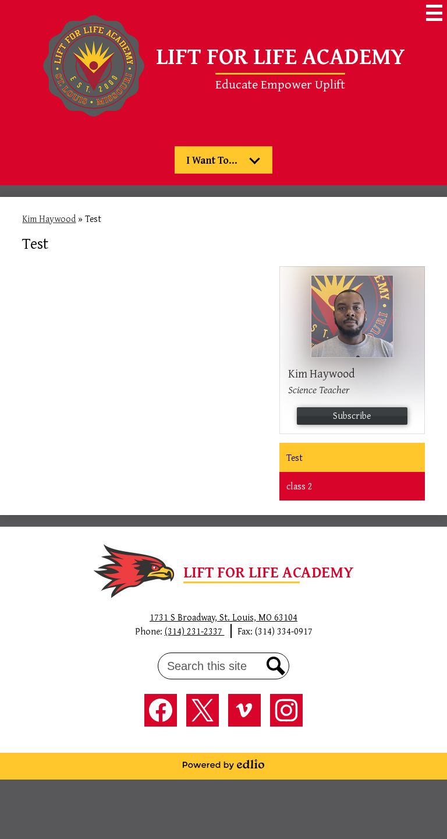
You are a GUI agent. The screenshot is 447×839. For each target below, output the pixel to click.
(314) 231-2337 (195, 631)
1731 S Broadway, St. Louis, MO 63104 (223, 617)
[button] (223, 160)
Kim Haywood (49, 218)
